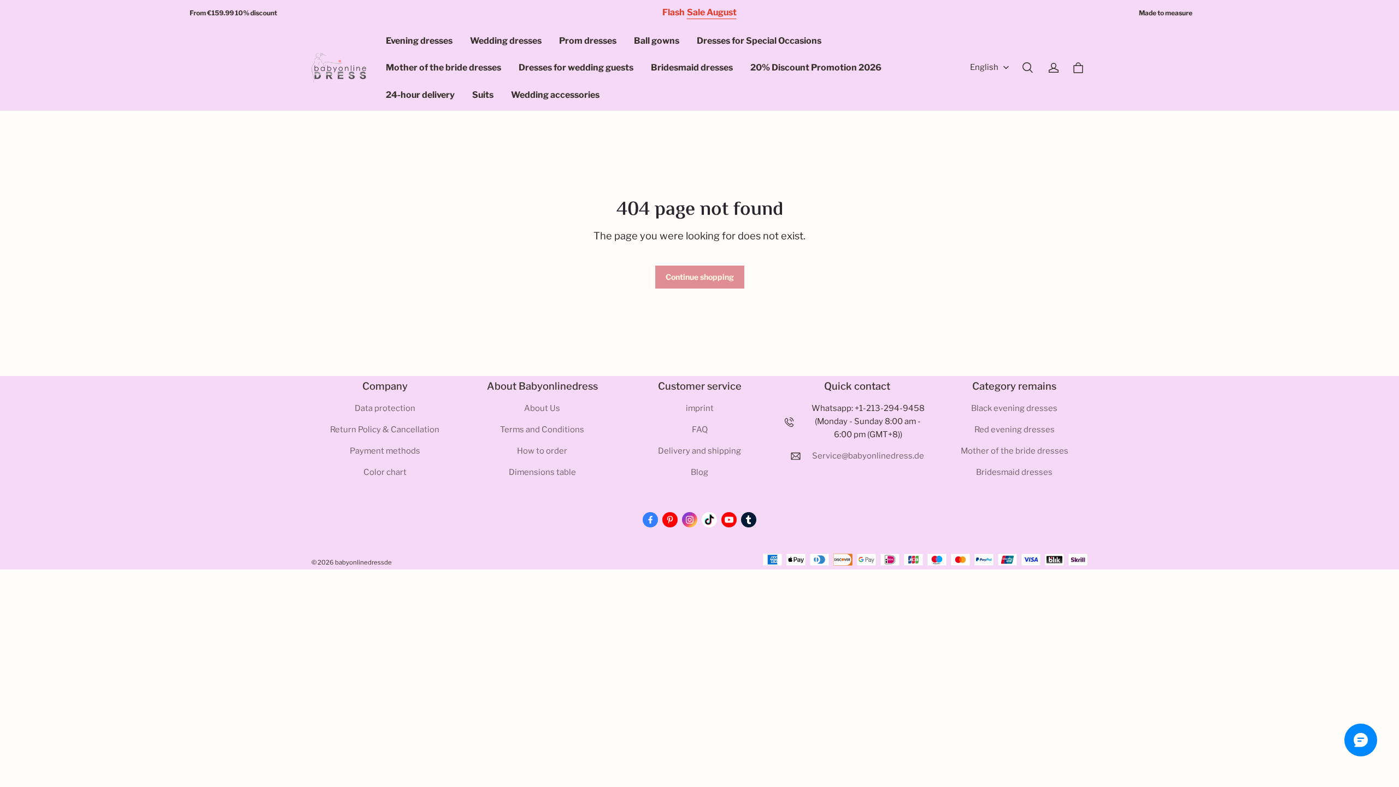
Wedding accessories (555, 95)
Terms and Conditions (542, 429)
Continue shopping (700, 276)
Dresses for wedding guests (576, 67)
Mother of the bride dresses (443, 67)
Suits (482, 95)
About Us (542, 408)
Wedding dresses (506, 41)
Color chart (385, 472)
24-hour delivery (420, 95)
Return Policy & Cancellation (384, 429)
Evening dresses (419, 41)
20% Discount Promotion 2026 (815, 67)
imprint (700, 408)
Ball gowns (656, 41)
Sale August (712, 12)
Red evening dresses (1014, 429)
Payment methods (385, 451)
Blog (699, 472)
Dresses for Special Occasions (759, 41)
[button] (1027, 68)
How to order (542, 451)
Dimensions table (542, 472)
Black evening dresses (1014, 408)
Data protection (385, 408)
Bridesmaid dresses (692, 67)
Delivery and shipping (699, 451)
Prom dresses (587, 41)
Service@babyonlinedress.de (868, 456)
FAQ (700, 429)
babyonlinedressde (363, 562)
